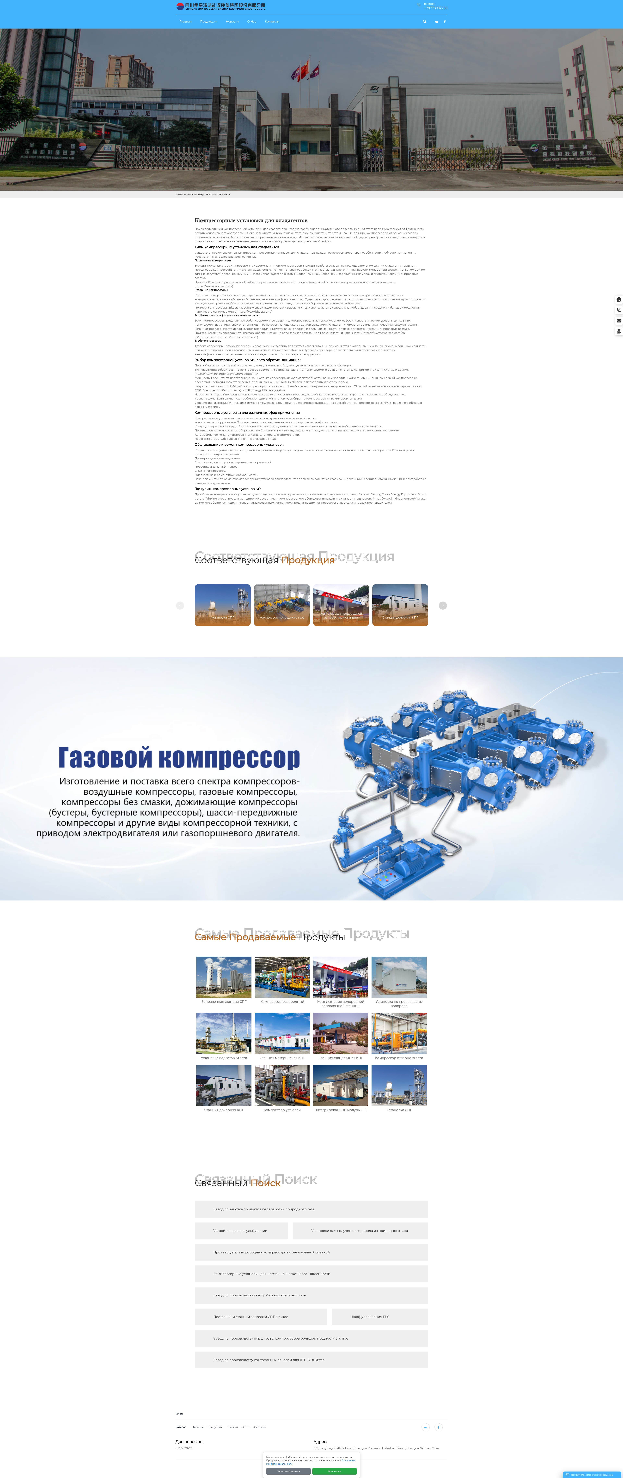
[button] (443, 606)
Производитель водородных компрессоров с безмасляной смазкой (271, 1252)
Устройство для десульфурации (240, 1231)
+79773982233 (185, 1448)
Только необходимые (288, 1471)
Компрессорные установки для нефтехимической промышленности (271, 1274)
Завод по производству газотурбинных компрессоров (259, 1295)
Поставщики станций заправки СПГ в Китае (250, 1317)
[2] (221, 6)
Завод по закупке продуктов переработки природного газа (264, 1209)
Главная (179, 194)
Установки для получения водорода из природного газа (359, 1231)
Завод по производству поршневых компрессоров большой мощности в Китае (280, 1338)
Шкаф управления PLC (370, 1317)
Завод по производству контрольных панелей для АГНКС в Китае (269, 1360)
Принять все (334, 1471)
